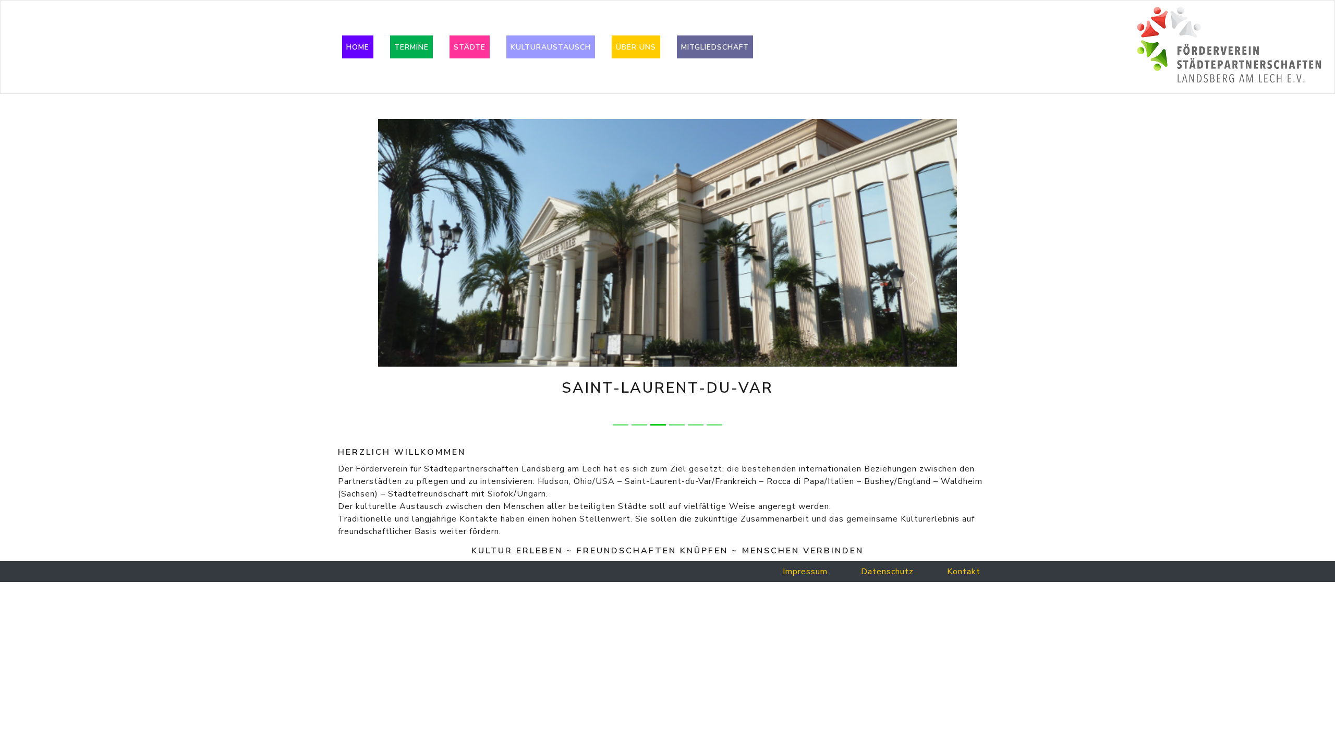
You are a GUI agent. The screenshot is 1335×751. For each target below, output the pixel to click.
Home (357, 47)
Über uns (636, 47)
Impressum (805, 571)
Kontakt (963, 571)
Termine (411, 47)
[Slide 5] (695, 425)
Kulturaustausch (551, 47)
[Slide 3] (658, 425)
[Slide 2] (639, 425)
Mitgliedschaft (715, 47)
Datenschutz (887, 571)
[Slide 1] (620, 425)
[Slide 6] (714, 425)
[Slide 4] (677, 425)
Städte (470, 47)
